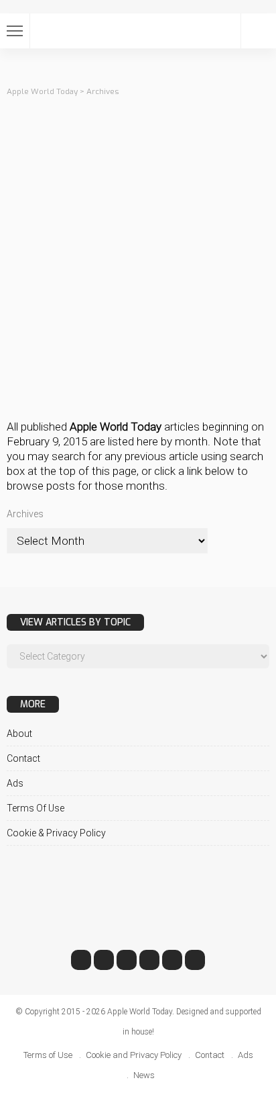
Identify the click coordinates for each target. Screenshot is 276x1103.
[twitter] (104, 960)
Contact (23, 758)
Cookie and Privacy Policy (134, 1055)
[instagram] (149, 960)
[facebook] (81, 960)
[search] (258, 30)
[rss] (195, 960)
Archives (25, 514)
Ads (15, 783)
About (19, 733)
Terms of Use (35, 808)
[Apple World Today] (138, 29)
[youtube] (172, 960)
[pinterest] (127, 960)
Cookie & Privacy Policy (56, 833)
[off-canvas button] (15, 31)
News (144, 1075)
